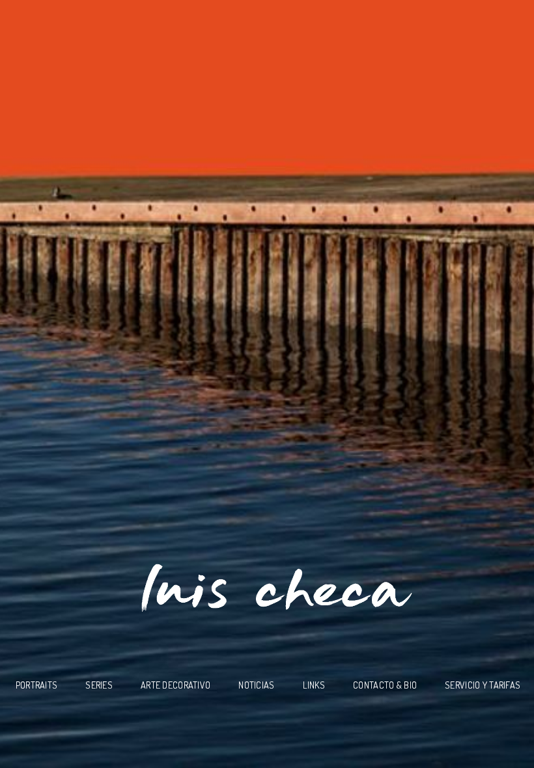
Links (314, 685)
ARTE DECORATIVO (175, 685)
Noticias (256, 685)
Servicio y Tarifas (482, 685)
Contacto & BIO (385, 685)
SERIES (99, 685)
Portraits (37, 685)
